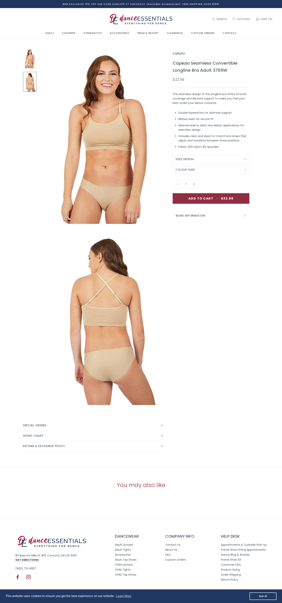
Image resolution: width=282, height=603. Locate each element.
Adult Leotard (124, 544)
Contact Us (172, 544)
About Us (171, 549)
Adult (49, 33)
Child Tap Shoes (125, 574)
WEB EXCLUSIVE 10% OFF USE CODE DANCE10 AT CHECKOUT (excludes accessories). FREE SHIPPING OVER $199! (141, 4)
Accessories (119, 33)
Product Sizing (230, 569)
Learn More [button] (123, 596)
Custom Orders (202, 33)
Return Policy (229, 579)
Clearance (175, 33)
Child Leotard (124, 564)
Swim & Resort (148, 33)
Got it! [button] (263, 596)
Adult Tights (123, 549)
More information (190, 216)
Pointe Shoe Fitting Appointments (243, 549)
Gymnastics (92, 33)
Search (222, 19)
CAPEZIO (179, 54)
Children (68, 33)
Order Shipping (231, 574)
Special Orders (35, 425)
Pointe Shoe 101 (231, 559)
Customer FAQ (231, 564)
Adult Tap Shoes (126, 559)
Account (244, 19)
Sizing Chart (33, 436)
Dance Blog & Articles (235, 554)
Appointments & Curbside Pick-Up (244, 544)
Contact (230, 33)
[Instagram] (28, 577)
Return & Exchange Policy (44, 446)
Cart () (266, 19)
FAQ (168, 554)
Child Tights (123, 569)
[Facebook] (17, 577)
